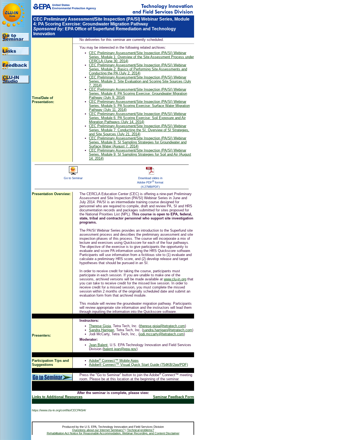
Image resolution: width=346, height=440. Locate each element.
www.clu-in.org (175, 279)
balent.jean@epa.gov (120, 349)
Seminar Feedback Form (173, 397)
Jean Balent (98, 345)
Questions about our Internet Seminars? (98, 430)
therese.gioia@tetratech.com (162, 326)
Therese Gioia (100, 326)
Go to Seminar (73, 178)
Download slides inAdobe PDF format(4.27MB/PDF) (150, 182)
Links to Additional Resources (57, 397)
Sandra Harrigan (101, 330)
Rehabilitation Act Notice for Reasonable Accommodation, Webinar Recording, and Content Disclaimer (113, 433)
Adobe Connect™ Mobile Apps (114, 361)
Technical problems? (140, 430)
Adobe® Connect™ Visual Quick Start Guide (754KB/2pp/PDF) (138, 365)
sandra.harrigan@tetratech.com (167, 330)
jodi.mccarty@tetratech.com (161, 334)
